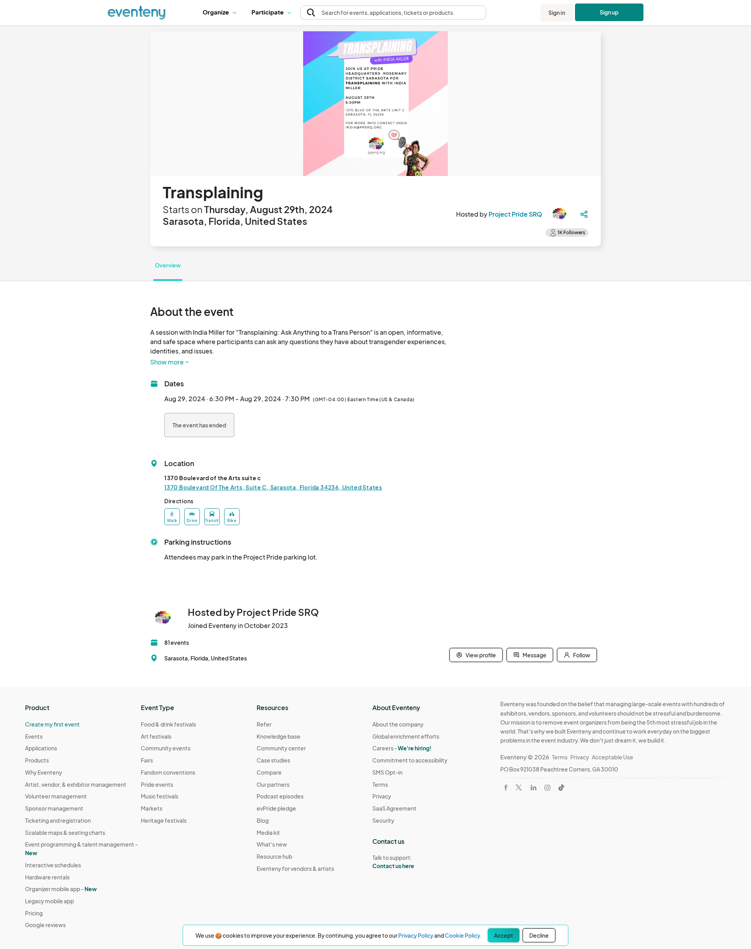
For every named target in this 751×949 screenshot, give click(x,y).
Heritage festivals (164, 820)
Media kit (268, 832)
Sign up (609, 12)
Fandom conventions (168, 772)
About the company (398, 724)
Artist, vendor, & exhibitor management (75, 784)
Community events (165, 748)
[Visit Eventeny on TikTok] (561, 787)
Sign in (556, 12)
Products (37, 760)
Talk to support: (393, 861)
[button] (221, 12)
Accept (503, 935)
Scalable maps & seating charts (65, 832)
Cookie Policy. (463, 935)
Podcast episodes (280, 796)
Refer (264, 724)
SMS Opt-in (387, 772)
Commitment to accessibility (409, 760)
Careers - (401, 748)
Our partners (273, 784)
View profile (480, 654)
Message (534, 654)
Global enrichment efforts (405, 736)
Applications (41, 748)
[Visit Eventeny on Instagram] (547, 787)
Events (34, 736)
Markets (151, 808)
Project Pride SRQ (515, 214)
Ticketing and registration (58, 820)
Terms (380, 784)
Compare (269, 772)
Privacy (381, 796)
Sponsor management (54, 808)
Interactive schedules (53, 864)
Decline (539, 935)
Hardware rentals (47, 877)
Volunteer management (56, 796)
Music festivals (159, 796)
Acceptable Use (612, 757)
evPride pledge (276, 808)
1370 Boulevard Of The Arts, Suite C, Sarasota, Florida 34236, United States (273, 487)
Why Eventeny (43, 772)
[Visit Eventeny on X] (518, 787)
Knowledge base (278, 736)
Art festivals (156, 736)
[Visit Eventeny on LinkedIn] (533, 787)
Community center (281, 748)
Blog (263, 820)
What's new (272, 844)
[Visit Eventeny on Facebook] (505, 787)
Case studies (273, 760)
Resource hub (274, 856)
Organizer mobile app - (61, 888)
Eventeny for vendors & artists (295, 868)
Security (383, 820)
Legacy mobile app (49, 900)
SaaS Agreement (394, 808)
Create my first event (52, 724)
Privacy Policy (415, 935)
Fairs (147, 760)
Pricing (34, 913)
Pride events (157, 784)
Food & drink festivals (168, 724)
